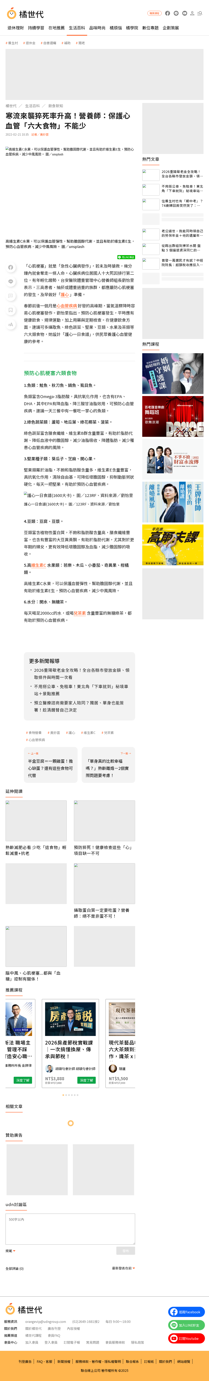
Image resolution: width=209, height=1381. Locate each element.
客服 (49, 1361)
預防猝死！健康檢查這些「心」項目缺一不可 (104, 850)
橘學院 (132, 28)
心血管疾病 (37, 739)
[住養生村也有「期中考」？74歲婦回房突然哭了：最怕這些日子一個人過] (151, 204)
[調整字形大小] (11, 324)
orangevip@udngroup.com (45, 1321)
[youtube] (184, 13)
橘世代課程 (33, 1335)
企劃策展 (171, 28)
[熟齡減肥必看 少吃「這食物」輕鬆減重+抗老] (36, 820)
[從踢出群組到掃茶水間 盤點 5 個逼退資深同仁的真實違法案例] (151, 249)
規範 (9, 1250)
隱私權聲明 (112, 1361)
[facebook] (167, 13)
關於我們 (165, 1361)
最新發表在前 (122, 1268)
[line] (176, 13)
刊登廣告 (25, 1361)
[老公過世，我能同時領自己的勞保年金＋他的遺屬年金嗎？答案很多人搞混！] (151, 234)
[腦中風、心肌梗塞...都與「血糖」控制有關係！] (36, 946)
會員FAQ (54, 1335)
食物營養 (35, 732)
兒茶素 (109, 732)
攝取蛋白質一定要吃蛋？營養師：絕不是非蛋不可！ (102, 913)
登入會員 (51, 1342)
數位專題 (150, 28)
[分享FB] (11, 267)
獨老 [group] (81, 42)
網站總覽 (183, 1361)
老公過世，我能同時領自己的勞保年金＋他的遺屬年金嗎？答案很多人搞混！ (182, 233)
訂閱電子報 (72, 1342)
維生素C (90, 732)
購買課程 (154, 13)
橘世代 (11, 105)
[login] (192, 13)
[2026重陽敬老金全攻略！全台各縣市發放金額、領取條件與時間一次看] (151, 175)
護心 (72, 732)
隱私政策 (137, 1342)
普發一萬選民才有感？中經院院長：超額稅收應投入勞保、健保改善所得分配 (182, 262)
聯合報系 (132, 1361)
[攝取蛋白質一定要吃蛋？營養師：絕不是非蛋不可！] (104, 883)
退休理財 (16, 28)
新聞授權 (63, 1361)
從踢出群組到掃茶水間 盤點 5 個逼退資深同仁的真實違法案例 (181, 247)
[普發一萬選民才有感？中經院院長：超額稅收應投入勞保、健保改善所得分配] (151, 264)
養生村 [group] (13, 42)
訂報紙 (149, 1361)
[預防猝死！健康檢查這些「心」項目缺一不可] (104, 820)
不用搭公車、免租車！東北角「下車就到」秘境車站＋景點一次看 (182, 188)
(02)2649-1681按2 (85, 1321)
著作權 (96, 1361)
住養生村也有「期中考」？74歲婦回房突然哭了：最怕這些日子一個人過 (182, 203)
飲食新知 (55, 105)
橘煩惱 (116, 28)
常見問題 (92, 1342)
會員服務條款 (115, 1342)
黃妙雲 (55, 732)
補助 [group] (67, 42)
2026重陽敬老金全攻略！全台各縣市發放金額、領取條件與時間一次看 (182, 173)
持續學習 (36, 28)
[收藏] (11, 310)
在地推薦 (56, 28)
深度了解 (22, 1080)
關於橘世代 (33, 1328)
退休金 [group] (31, 42)
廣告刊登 (54, 1328)
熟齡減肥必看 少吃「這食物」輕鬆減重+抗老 (36, 850)
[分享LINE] (11, 282)
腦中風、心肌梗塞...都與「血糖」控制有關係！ (33, 976)
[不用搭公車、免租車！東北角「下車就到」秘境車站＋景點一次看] (151, 190)
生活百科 (77, 28)
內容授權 (73, 1328)
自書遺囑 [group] (49, 42)
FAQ (40, 1361)
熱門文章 (150, 159)
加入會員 (31, 1342)
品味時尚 (97, 28)
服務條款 (82, 1361)
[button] (199, 13)
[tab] (63, 1095)
